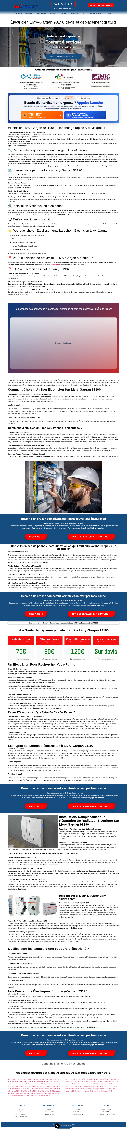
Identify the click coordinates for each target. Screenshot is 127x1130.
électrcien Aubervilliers (15, 1079)
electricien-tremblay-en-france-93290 (97, 1089)
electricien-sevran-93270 (104, 1084)
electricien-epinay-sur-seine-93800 (33, 1086)
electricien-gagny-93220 (15, 1086)
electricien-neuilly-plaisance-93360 (40, 1096)
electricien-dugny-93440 (52, 1084)
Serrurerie (53, 13)
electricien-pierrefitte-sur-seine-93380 (99, 1081)
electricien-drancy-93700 (37, 1084)
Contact (109, 13)
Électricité (18, 13)
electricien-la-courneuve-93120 (21, 1089)
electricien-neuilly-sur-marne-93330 (75, 1079)
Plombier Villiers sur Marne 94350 (93, 1086)
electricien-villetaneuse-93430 (103, 1091)
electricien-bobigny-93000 (37, 1081)
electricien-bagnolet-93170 (20, 1081)
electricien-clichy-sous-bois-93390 (18, 1084)
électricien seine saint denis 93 (31, 1079)
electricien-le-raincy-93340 (29, 1091)
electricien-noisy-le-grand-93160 (97, 1079)
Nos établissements (96, 13)
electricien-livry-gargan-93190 (36, 1093)
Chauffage (63, 13)
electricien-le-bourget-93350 (40, 1089)
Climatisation (74, 13)
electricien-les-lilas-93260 (46, 1091)
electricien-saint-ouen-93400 (73, 1086)
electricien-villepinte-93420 (84, 1091)
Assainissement (41, 13)
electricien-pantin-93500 (79, 1081)
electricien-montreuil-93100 (20, 1096)
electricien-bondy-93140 (53, 1081)
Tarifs (84, 13)
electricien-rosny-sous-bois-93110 (86, 1084)
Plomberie (28, 13)
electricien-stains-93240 (77, 1089)
